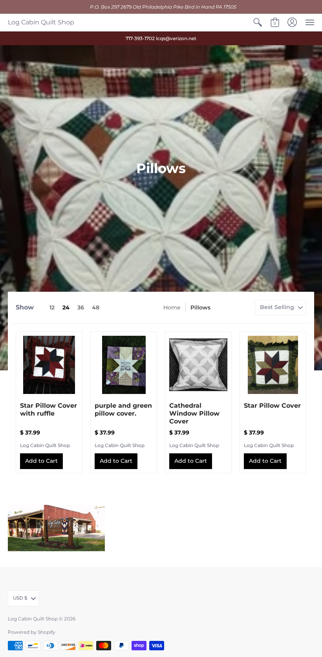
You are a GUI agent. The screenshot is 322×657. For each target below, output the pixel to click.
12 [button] (52, 307)
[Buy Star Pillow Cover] (273, 365)
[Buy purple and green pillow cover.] (124, 365)
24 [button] (66, 307)
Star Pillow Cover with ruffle (48, 409)
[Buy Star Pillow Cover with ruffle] (49, 365)
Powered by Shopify (31, 632)
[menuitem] (257, 22)
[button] (257, 22)
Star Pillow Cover (272, 405)
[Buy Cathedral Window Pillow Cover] (198, 365)
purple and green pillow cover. (123, 409)
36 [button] (80, 307)
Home (172, 307)
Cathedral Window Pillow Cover (194, 413)
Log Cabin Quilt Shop (41, 22)
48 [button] (95, 307)
